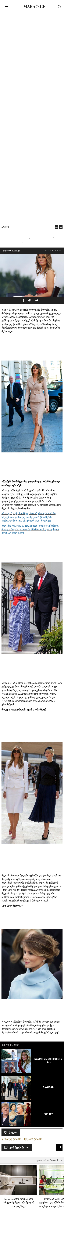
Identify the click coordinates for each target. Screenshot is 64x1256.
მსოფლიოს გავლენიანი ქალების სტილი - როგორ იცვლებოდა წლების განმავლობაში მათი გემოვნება (47, 1113)
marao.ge (16, 251)
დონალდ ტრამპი (11, 1139)
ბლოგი (5, 227)
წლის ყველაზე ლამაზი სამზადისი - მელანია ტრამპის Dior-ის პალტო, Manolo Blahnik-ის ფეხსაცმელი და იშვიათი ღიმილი (47, 1060)
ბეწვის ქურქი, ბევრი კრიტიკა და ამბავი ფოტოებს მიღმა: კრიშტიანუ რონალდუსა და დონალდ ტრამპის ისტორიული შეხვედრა (47, 1087)
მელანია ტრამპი (33, 1139)
